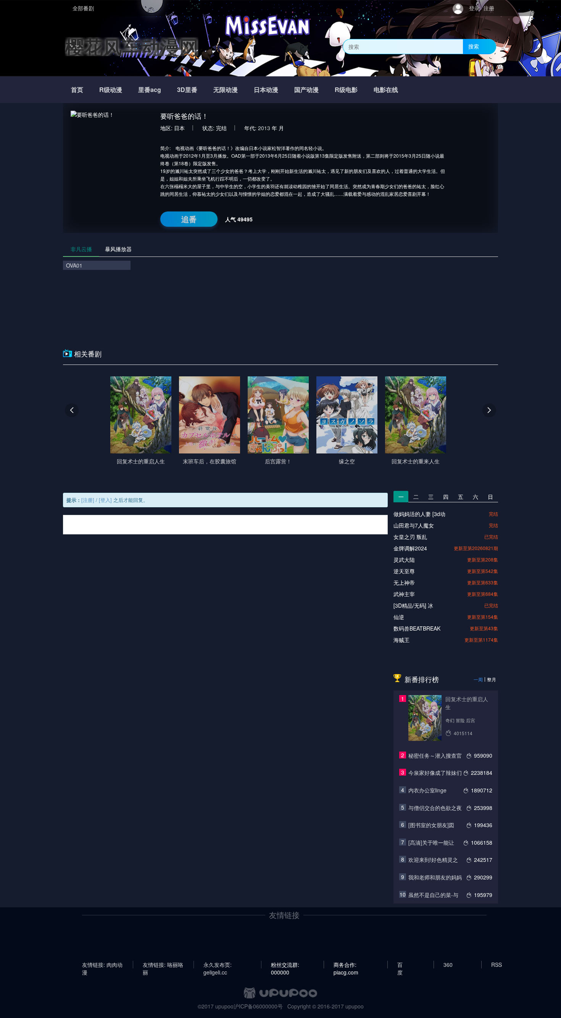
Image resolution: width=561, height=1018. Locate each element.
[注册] (87, 499)
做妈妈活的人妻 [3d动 (419, 514)
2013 (264, 128)
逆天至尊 (404, 571)
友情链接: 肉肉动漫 (102, 964)
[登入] (105, 499)
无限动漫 (225, 89)
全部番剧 (83, 8)
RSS (496, 964)
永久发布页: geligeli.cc (217, 964)
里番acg (149, 89)
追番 (189, 218)
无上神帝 (404, 582)
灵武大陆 (404, 559)
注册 (489, 8)
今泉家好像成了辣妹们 (435, 772)
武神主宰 (404, 594)
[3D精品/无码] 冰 (413, 605)
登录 (474, 8)
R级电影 (346, 89)
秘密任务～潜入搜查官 (435, 755)
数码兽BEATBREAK (416, 628)
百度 (400, 964)
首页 (77, 89)
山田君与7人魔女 (413, 525)
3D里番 (187, 89)
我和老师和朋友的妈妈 (435, 877)
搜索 (473, 46)
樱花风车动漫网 (131, 46)
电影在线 (386, 89)
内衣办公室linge (427, 790)
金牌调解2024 (410, 548)
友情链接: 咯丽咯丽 (163, 964)
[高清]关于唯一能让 (431, 842)
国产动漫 (306, 89)
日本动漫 (266, 89)
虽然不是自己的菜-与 (433, 895)
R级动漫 (110, 89)
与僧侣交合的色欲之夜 (435, 807)
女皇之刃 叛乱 (410, 536)
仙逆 (398, 617)
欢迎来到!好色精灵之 (433, 859)
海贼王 (401, 640)
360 (448, 964)
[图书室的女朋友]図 (431, 825)
